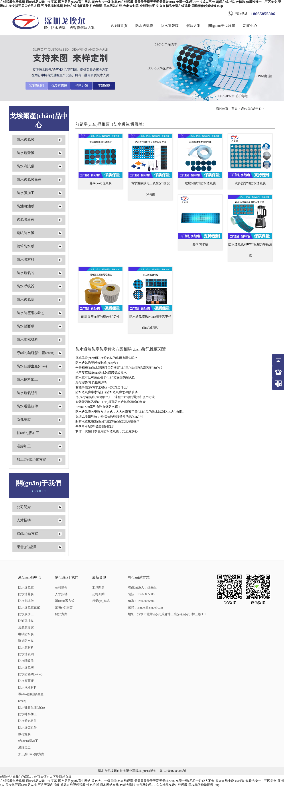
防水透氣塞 (25, 299)
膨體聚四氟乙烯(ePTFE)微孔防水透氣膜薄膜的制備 (110, 402)
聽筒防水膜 (25, 246)
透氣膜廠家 (25, 219)
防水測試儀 (25, 166)
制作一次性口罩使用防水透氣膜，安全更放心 (106, 431)
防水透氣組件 (27, 393)
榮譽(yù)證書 (27, 547)
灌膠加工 (24, 446)
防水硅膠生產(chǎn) (32, 366)
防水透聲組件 (27, 406)
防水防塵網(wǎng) (30, 313)
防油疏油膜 (25, 206)
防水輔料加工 (27, 379)
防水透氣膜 (144, 26)
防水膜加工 (25, 193)
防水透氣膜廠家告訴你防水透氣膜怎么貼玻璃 (106, 392)
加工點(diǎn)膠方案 (31, 459)
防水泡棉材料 (27, 339)
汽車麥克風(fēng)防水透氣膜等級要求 (101, 372)
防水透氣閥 (25, 273)
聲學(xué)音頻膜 (100, 183)
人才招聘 (24, 520)
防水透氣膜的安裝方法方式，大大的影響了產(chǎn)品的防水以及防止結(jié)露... (130, 411)
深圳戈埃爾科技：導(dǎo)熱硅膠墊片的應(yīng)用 (109, 416)
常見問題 (98, 587)
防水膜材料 (25, 259)
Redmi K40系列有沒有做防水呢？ (98, 407)
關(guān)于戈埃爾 (221, 26)
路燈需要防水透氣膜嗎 (90, 382)
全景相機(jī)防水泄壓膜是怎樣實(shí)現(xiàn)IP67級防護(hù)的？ (119, 367)
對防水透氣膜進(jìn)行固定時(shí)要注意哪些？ (107, 421)
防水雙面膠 (25, 326)
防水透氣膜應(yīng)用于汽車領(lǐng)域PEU (150, 322)
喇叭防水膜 (25, 233)
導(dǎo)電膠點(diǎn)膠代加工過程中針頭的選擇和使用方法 (115, 397)
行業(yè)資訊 (101, 601)
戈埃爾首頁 (119, 26)
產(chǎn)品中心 (251, 108)
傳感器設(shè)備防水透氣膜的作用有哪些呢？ (106, 358)
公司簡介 (24, 507)
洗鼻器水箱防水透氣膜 (250, 183)
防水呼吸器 (25, 286)
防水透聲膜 (170, 26)
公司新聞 (98, 594)
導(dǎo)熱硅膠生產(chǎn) (35, 353)
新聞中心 (250, 26)
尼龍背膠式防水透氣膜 (200, 183)
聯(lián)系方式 (27, 533)
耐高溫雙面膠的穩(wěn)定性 (100, 316)
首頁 (234, 108)
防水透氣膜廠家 (29, 179)
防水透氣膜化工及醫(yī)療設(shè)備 (150, 189)
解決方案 (193, 26)
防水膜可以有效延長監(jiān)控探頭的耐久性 (105, 377)
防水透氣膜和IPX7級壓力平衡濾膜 (250, 250)
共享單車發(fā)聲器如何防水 (94, 426)
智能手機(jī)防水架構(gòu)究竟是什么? (101, 387)
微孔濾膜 (24, 419)
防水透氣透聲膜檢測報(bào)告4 (96, 362)
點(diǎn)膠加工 (28, 433)
